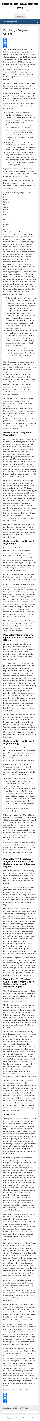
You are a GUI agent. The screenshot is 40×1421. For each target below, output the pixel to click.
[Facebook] (20, 39)
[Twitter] (20, 43)
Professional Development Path (20, 6)
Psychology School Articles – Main (16, 1390)
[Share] (20, 46)
